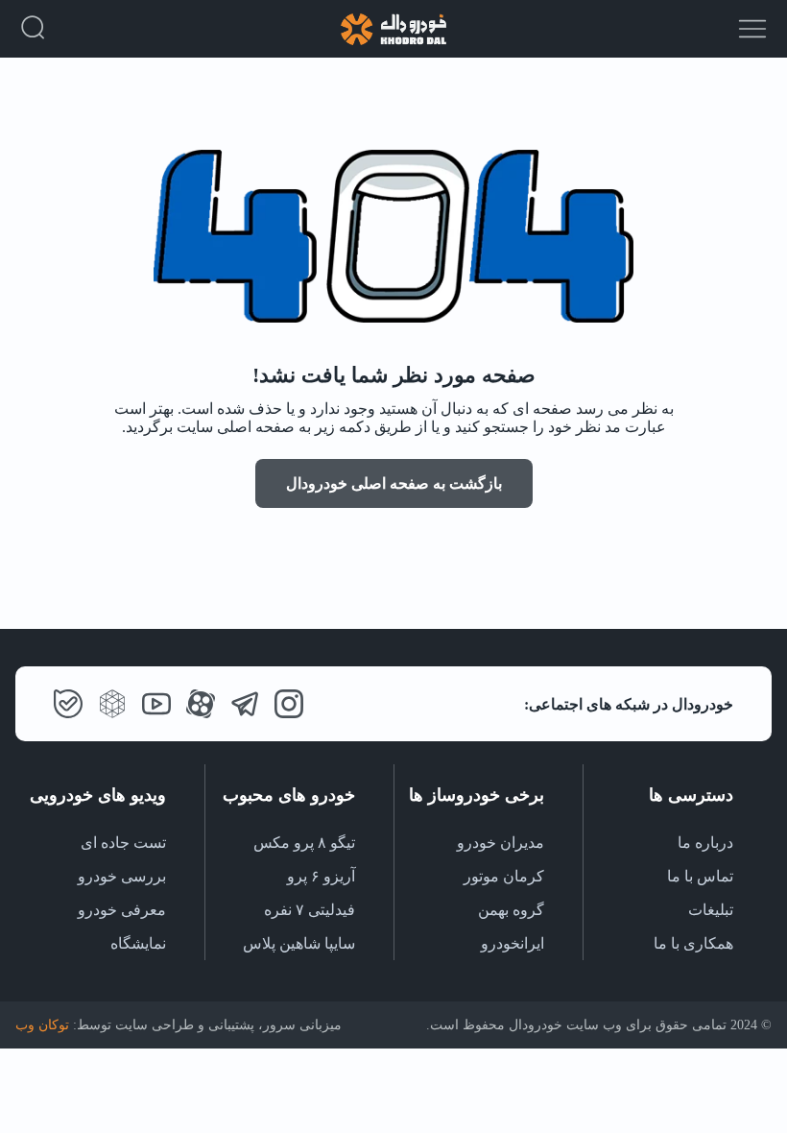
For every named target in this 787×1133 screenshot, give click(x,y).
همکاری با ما (693, 943)
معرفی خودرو (122, 910)
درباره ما (705, 842)
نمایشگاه (138, 943)
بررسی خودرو (122, 876)
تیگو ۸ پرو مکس (304, 842)
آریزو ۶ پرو (321, 876)
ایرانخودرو (512, 943)
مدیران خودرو (500, 842)
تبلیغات (710, 910)
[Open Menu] (752, 31)
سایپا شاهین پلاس (299, 943)
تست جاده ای (123, 842)
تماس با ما (700, 876)
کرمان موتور (504, 876)
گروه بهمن (511, 910)
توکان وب (42, 1025)
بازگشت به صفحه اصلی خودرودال (394, 483)
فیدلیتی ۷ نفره (309, 910)
